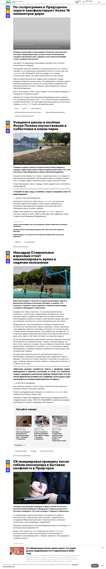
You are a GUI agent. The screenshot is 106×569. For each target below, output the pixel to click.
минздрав (33, 451)
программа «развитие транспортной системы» (28, 112)
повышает (59, 392)
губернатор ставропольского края (24, 116)
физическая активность (47, 451)
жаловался (48, 201)
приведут (25, 104)
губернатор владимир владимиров (55, 112)
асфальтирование (36, 108)
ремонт (25, 108)
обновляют (51, 212)
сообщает (17, 73)
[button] (17, 551)
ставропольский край (21, 451)
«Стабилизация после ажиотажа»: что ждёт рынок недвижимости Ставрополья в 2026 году (51, 551)
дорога (17, 108)
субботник (18, 242)
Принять (94, 565)
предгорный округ (30, 242)
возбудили (59, 531)
